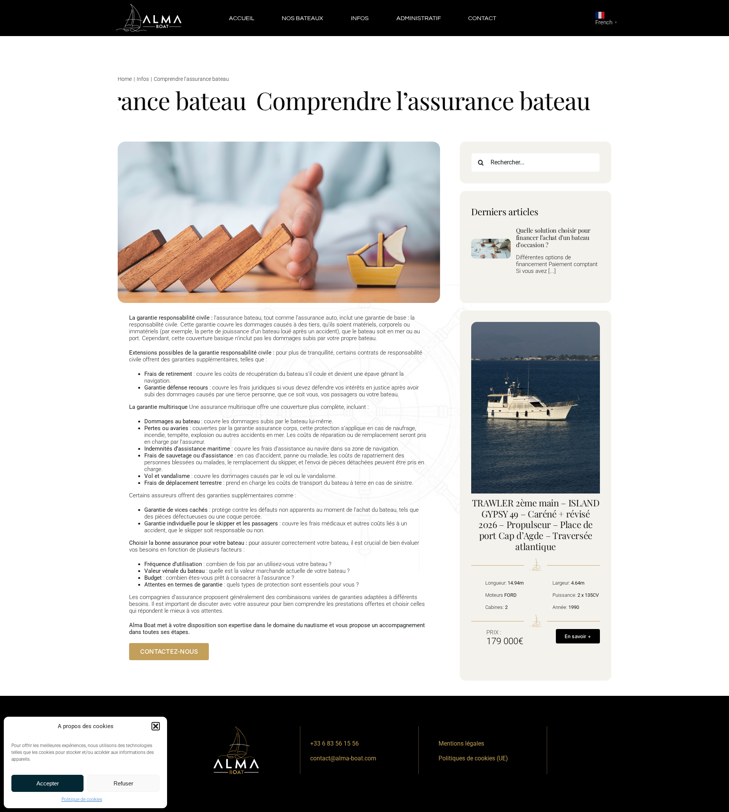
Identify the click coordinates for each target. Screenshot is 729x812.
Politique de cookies (82, 799)
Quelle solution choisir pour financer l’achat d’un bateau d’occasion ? (553, 237)
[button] (155, 726)
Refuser (123, 783)
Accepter (47, 783)
